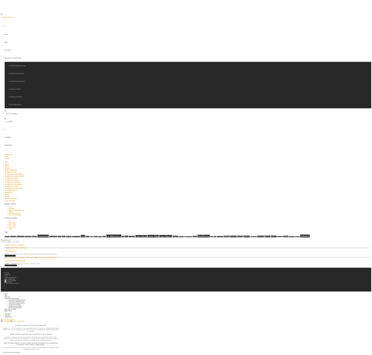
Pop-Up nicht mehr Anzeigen (12, 352)
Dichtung (34, 236)
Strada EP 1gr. (253, 236)
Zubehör (305, 236)
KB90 (104, 236)
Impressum (8, 274)
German (12, 319)
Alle (6, 162)
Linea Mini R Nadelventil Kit (17, 81)
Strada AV (233, 236)
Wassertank (297, 236)
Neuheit (11, 211)
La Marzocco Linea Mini (13, 188)
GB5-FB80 (69, 236)
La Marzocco (113, 236)
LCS (123, 236)
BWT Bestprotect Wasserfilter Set (15, 260)
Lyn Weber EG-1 (11, 190)
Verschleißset (280, 236)
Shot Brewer (220, 236)
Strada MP (260, 236)
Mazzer (7, 194)
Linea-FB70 (131, 236)
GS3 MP (92, 236)
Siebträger (226, 236)
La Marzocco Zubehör (15, 89)
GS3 (83, 236)
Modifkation (203, 236)
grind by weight (76, 236)
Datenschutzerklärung (10, 277)
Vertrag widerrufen (10, 279)
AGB (6, 276)
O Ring (212, 236)
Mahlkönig (8, 192)
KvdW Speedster (11, 170)
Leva (126, 236)
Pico (215, 236)
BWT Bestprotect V (11, 251)
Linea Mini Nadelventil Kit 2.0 (17, 65)
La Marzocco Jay (11, 172)
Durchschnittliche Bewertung (16, 210)
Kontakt (7, 272)
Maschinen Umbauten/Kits (13, 58)
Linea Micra (141, 236)
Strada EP (246, 236)
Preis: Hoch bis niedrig (15, 214)
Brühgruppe (13, 236)
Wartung (285, 236)
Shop (6, 34)
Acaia (7, 164)
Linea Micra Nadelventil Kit (16, 73)
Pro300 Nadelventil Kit (15, 104)
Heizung (96, 236)
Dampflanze (28, 236)
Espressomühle (53, 236)
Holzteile (100, 236)
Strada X (274, 236)
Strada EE (240, 236)
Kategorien (8, 154)
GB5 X (63, 236)
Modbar (195, 236)
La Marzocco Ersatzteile (15, 96)
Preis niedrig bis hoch (14, 213)
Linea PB (175, 236)
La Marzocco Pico (11, 178)
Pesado (7, 196)
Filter (6, 156)
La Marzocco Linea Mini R (14, 176)
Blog (6, 42)
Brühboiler (7, 236)
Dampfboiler (21, 236)
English (8, 321)
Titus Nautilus (10, 200)
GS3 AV (87, 236)
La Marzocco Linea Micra (14, 174)
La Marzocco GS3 (11, 186)
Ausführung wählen (11, 265)
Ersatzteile (43, 236)
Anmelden (8, 137)
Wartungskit (291, 236)
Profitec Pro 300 (10, 198)
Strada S (267, 236)
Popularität (12, 208)
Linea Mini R (165, 236)
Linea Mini (153, 236)
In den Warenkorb (10, 256)
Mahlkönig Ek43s (188, 236)
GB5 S (59, 236)
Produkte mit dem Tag (15, 245)
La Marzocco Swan (12, 180)
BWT (7, 166)
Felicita (7, 168)
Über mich (8, 50)
